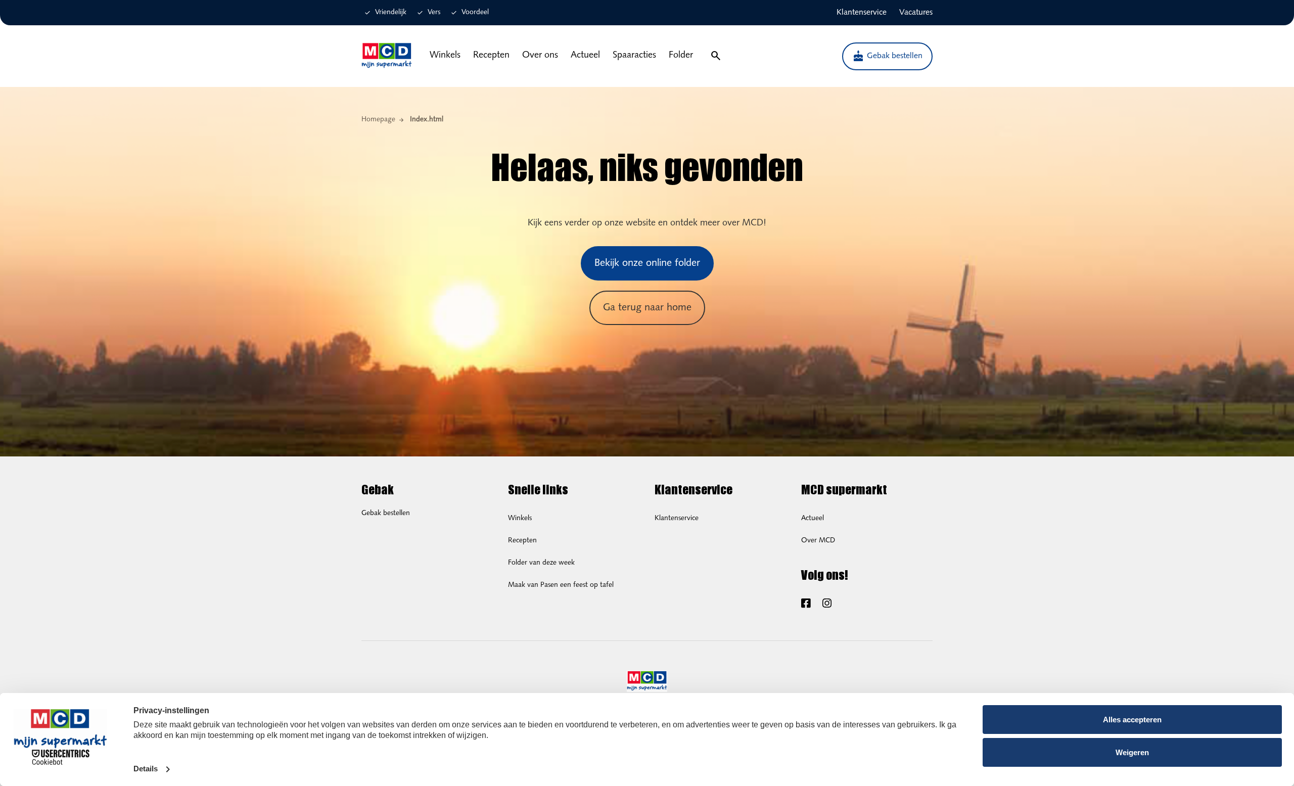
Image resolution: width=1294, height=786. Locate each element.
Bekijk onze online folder (647, 263)
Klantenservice (677, 518)
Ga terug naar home (647, 308)
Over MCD (818, 540)
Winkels (445, 55)
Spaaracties (634, 55)
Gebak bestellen (887, 56)
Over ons (540, 55)
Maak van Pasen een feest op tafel (561, 585)
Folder (681, 55)
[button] (715, 56)
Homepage (378, 119)
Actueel (585, 55)
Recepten (491, 55)
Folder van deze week (541, 563)
